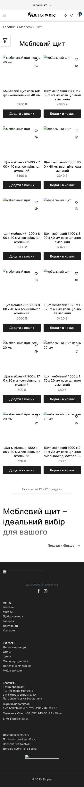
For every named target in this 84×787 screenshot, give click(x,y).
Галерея (8, 621)
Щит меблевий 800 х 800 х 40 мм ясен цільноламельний (62, 166)
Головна (9, 27)
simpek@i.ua (20, 718)
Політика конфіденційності (20, 739)
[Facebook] (39, 591)
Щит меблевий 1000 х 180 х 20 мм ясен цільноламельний (21, 452)
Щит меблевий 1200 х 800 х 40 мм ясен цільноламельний (21, 238)
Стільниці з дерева (15, 661)
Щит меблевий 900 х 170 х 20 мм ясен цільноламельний (21, 380)
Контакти (9, 630)
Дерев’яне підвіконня (17, 665)
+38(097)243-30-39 (38, 713)
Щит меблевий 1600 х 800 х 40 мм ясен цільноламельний (21, 309)
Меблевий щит (12, 670)
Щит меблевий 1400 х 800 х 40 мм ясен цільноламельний (62, 238)
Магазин (8, 611)
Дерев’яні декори (14, 647)
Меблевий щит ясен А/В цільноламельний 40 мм (21, 93)
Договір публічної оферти (20, 748)
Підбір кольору (13, 616)
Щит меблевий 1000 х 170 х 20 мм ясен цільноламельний (62, 380)
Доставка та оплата (16, 734)
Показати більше (61, 545)
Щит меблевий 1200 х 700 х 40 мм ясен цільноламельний (62, 95)
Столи (7, 656)
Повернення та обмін (17, 744)
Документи (10, 625)
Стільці (7, 651)
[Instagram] (44, 591)
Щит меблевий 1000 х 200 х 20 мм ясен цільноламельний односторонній (62, 452)
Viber (58, 713)
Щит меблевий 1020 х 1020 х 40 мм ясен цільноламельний (62, 309)
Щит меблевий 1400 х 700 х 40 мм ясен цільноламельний (21, 166)
